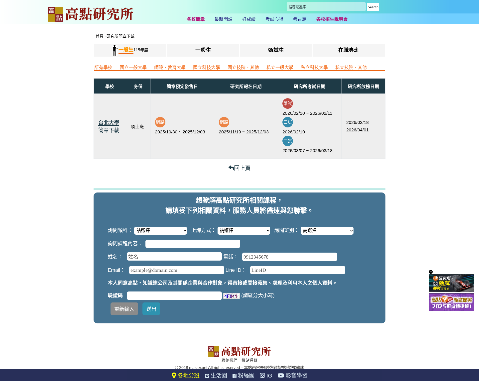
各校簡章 (196, 19)
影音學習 (295, 376)
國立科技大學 (206, 67)
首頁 (100, 36)
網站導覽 (249, 360)
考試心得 (274, 19)
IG (268, 376)
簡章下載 (108, 130)
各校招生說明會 (332, 19)
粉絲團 (245, 376)
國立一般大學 (133, 67)
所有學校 (103, 67)
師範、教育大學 (170, 67)
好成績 (249, 19)
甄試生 (276, 50)
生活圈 (218, 376)
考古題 (300, 19)
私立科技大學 (314, 67)
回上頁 (242, 168)
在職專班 (348, 50)
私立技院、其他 (351, 67)
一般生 (203, 50)
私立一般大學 (279, 67)
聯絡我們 (230, 360)
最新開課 (224, 19)
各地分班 (188, 376)
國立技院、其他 (243, 67)
